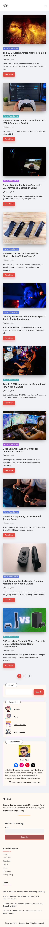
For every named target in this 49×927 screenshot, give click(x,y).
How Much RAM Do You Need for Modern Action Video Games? (22, 912)
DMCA (5, 864)
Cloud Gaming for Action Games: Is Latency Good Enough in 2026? (23, 905)
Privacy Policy (8, 875)
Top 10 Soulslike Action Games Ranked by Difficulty (24, 891)
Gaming (17, 709)
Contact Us (7, 858)
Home (5, 868)
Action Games (19, 732)
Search (11, 685)
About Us (6, 854)
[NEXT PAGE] (30, 676)
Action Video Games (11, 48)
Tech (16, 717)
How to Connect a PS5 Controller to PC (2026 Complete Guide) (21, 898)
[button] (30, 676)
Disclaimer (7, 861)
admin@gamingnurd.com (30, 782)
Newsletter (7, 871)
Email (7, 827)
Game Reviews (20, 725)
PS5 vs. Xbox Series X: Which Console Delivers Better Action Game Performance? (24, 644)
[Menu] (45, 5)
